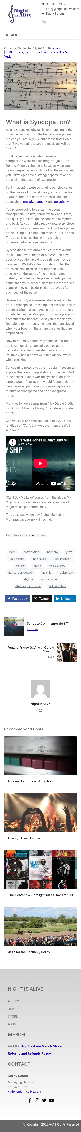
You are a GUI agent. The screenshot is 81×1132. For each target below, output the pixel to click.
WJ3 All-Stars (57, 586)
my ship (47, 572)
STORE (13, 1016)
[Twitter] (44, 1100)
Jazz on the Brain (36, 52)
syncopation (49, 579)
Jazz (20, 52)
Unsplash (40, 535)
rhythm (28, 579)
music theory (57, 565)
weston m (24, 535)
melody (28, 202)
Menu (13, 34)
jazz (69, 552)
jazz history (17, 558)
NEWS (12, 1009)
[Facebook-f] (30, 1100)
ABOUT (13, 1024)
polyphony (61, 202)
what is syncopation (28, 586)
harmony (41, 202)
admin (56, 48)
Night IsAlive (40, 704)
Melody (21, 565)
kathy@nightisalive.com (24, 1091)
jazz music (39, 558)
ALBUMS (14, 1001)
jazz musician (62, 558)
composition (31, 552)
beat (12, 552)
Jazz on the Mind (60, 52)
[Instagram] (37, 1100)
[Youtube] (51, 1100)
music (37, 565)
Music (7, 56)
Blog (12, 52)
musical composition (21, 572)
